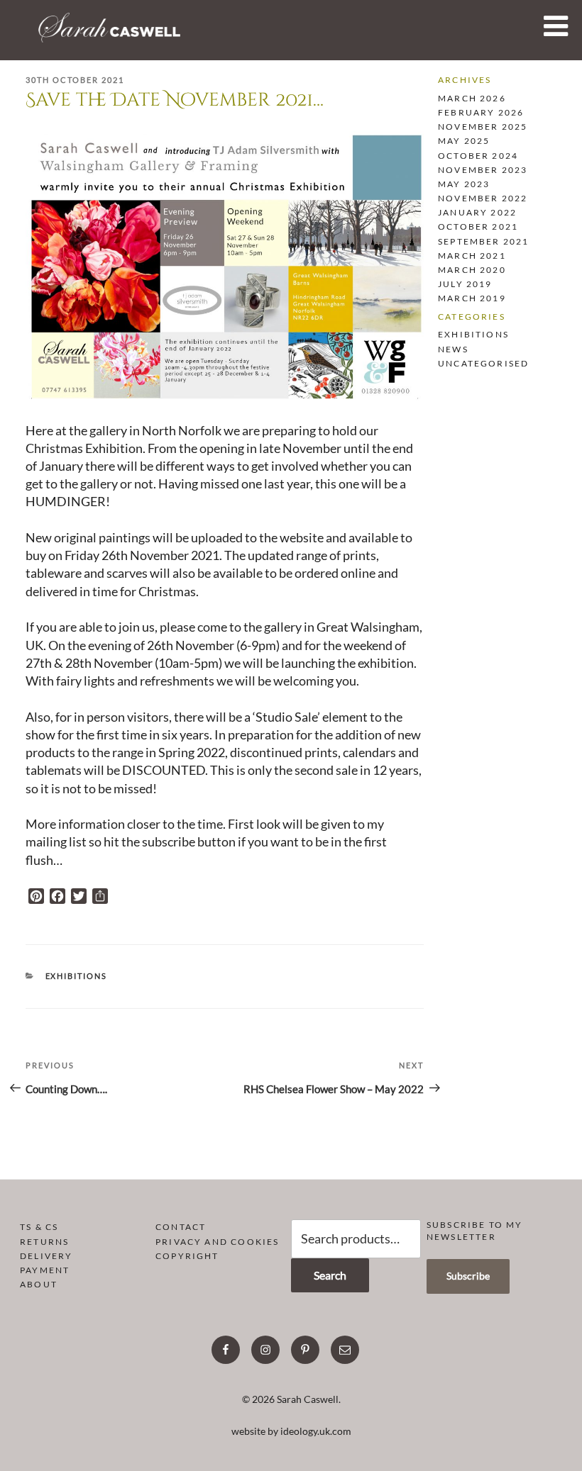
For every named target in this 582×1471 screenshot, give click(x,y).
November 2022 (482, 198)
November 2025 (482, 126)
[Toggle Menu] (555, 26)
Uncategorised (483, 363)
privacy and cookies (217, 1241)
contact (180, 1226)
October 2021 (478, 226)
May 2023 (464, 184)
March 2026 (472, 98)
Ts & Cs (39, 1226)
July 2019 (465, 284)
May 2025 (464, 140)
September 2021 (483, 241)
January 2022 (477, 212)
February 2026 (481, 112)
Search (330, 1275)
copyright (187, 1256)
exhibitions (76, 975)
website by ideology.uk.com (291, 1431)
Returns (44, 1241)
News (453, 349)
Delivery (46, 1256)
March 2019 (472, 298)
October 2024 (478, 155)
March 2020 (472, 269)
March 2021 (472, 255)
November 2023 (482, 169)
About (38, 1284)
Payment (45, 1270)
